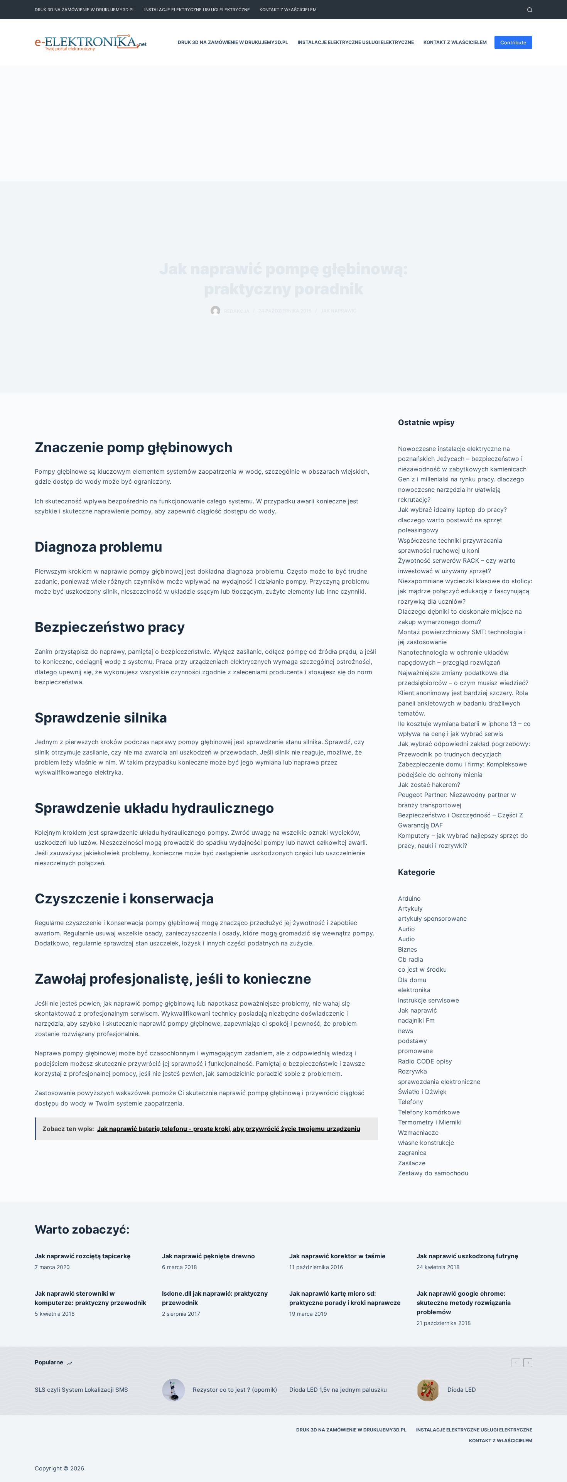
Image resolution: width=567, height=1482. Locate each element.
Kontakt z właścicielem (288, 9)
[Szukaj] (529, 9)
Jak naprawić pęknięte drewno (208, 1256)
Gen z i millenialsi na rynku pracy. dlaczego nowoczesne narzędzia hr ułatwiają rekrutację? (461, 489)
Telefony (410, 1102)
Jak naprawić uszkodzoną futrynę (467, 1256)
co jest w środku (422, 969)
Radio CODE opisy (425, 1061)
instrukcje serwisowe (428, 1000)
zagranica (412, 1152)
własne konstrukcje (426, 1142)
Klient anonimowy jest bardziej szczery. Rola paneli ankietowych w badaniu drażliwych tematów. (463, 703)
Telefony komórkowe (429, 1112)
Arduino (409, 898)
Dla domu (412, 980)
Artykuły (410, 908)
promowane (415, 1051)
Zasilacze (411, 1163)
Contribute (513, 42)
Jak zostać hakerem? (429, 784)
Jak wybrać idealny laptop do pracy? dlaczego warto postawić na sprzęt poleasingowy (452, 520)
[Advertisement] (283, 123)
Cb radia (410, 959)
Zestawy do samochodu (433, 1173)
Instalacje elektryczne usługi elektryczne (197, 9)
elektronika (414, 990)
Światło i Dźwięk (422, 1091)
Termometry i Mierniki (430, 1122)
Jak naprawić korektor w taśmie (337, 1256)
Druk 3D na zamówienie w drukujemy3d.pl (85, 9)
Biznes (407, 949)
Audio (406, 929)
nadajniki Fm (416, 1020)
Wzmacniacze (418, 1132)
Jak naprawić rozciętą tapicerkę (83, 1256)
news (405, 1031)
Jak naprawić (338, 311)
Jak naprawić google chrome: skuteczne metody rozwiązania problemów (464, 1303)
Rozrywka (412, 1071)
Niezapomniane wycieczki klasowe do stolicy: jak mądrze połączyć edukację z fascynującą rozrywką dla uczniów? (465, 591)
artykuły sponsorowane (432, 918)
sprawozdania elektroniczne (439, 1081)
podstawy (412, 1041)
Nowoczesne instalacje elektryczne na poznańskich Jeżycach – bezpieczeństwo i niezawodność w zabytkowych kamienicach (462, 459)
